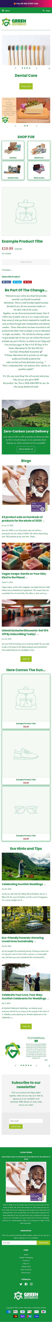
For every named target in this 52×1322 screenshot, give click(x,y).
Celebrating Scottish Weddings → (24, 884)
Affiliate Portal (26, 1266)
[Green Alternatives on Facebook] (26, 1285)
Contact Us (26, 1260)
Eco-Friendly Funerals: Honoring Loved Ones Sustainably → (23, 939)
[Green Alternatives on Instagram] (31, 1285)
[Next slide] (36, 68)
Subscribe (16, 1126)
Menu (7, 10)
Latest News (26, 1152)
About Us (26, 1263)
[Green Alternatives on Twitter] (21, 1285)
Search (26, 1254)
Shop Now (26, 86)
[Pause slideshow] (49, 68)
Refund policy (26, 1272)
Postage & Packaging (26, 1257)
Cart (48, 11)
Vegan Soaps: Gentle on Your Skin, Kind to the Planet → (24, 575)
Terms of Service (26, 1269)
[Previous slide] (15, 68)
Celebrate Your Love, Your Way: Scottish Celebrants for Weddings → (25, 996)
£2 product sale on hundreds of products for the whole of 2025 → (23, 518)
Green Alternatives (25, 1308)
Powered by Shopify (39, 1308)
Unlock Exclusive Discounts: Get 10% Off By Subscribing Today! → (25, 632)
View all (26, 658)
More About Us (26, 449)
